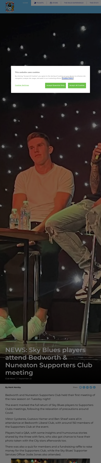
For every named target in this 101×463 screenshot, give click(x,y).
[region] (50, 79)
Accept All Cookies (77, 85)
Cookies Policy (67, 78)
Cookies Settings (22, 85)
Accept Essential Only (55, 85)
